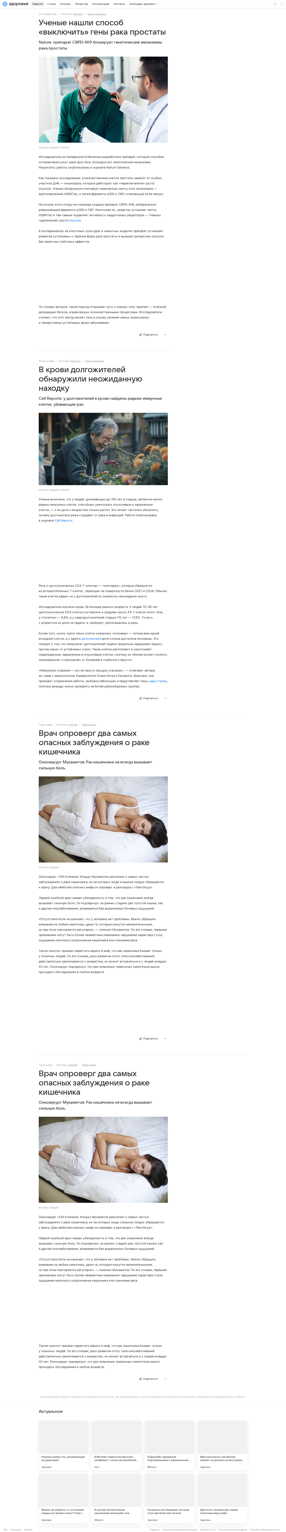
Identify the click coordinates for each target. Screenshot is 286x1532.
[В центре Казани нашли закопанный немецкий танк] (116, 1498)
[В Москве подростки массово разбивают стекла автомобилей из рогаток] (116, 1445)
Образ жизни (89, 724)
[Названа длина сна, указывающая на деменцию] (63, 1445)
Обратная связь (207, 1529)
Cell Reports (63, 520)
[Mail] (5, 4)
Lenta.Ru (72, 724)
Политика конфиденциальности (265, 1529)
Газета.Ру (78, 14)
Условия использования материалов (179, 1529)
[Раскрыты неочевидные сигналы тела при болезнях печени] (169, 1498)
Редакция (154, 1529)
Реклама (28, 1529)
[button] (103, 100)
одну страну (158, 681)
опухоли (75, 220)
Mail (5, 1529)
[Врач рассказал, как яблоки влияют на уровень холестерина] (222, 1445)
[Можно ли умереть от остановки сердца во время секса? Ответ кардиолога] (63, 1498)
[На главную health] (17, 4)
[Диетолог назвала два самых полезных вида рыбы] (222, 1498)
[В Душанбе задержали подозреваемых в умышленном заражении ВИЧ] (169, 1445)
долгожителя (91, 638)
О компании (15, 1529)
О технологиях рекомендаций (232, 1529)
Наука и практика (96, 14)
